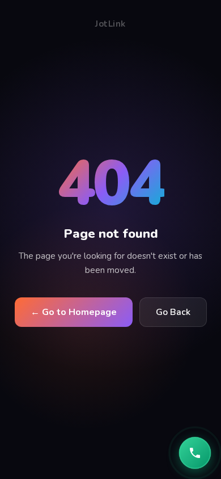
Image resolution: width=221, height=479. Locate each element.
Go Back (173, 312)
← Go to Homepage (74, 312)
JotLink (110, 24)
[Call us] (195, 453)
